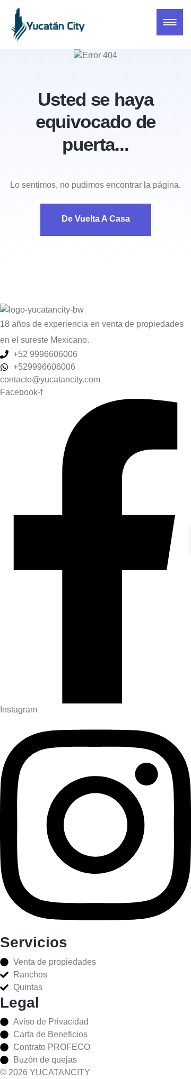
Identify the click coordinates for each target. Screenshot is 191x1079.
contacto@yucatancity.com (50, 379)
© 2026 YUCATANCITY (45, 1072)
